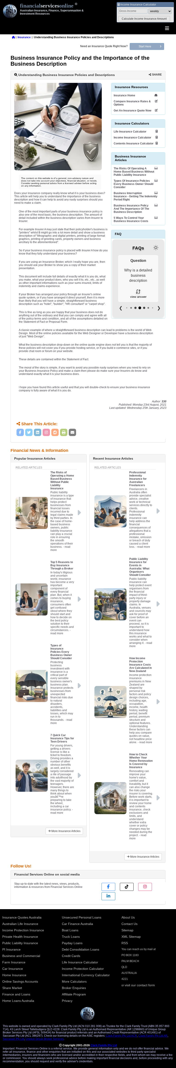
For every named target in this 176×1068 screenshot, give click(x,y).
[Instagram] (46, 432)
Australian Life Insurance (20, 924)
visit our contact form (140, 985)
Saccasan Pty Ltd (13, 1039)
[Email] (72, 432)
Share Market (12, 988)
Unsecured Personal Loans (81, 917)
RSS (124, 943)
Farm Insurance (13, 962)
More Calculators (74, 981)
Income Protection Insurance (23, 930)
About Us (128, 917)
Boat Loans (70, 930)
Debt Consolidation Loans (80, 949)
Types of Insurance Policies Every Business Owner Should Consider (133, 184)
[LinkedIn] (37, 432)
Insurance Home (124, 95)
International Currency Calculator (86, 975)
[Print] (63, 432)
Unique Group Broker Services (45, 1039)
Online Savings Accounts (20, 981)
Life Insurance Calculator (130, 131)
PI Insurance (11, 949)
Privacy (67, 1001)
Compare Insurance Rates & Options (132, 103)
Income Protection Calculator (83, 968)
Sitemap (127, 930)
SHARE (156, 74)
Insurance (24, 37)
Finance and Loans (16, 994)
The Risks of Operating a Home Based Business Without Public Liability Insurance (134, 171)
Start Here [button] (145, 46)
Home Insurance (14, 975)
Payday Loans (72, 943)
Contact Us (129, 924)
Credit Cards (71, 956)
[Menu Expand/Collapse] (167, 28)
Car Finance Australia (77, 924)
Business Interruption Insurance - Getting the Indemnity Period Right (135, 196)
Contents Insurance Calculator (134, 143)
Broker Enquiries (74, 988)
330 (164, 401)
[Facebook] (20, 432)
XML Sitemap (131, 936)
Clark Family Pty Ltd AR (153, 1035)
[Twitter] (29, 432)
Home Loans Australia (18, 1001)
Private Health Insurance (20, 936)
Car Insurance (12, 968)
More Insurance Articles (65, 831)
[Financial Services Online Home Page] (13, 37)
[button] (144, 19)
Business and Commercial (21, 956)
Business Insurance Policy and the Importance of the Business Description (131, 209)
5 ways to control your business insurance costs (131, 219)
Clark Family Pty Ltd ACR (121, 1035)
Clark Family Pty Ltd (104, 1045)
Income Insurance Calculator (132, 137)
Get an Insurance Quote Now (132, 110)
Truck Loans (71, 936)
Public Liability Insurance (20, 943)
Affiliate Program (74, 994)
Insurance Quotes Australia (21, 917)
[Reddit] (55, 432)
